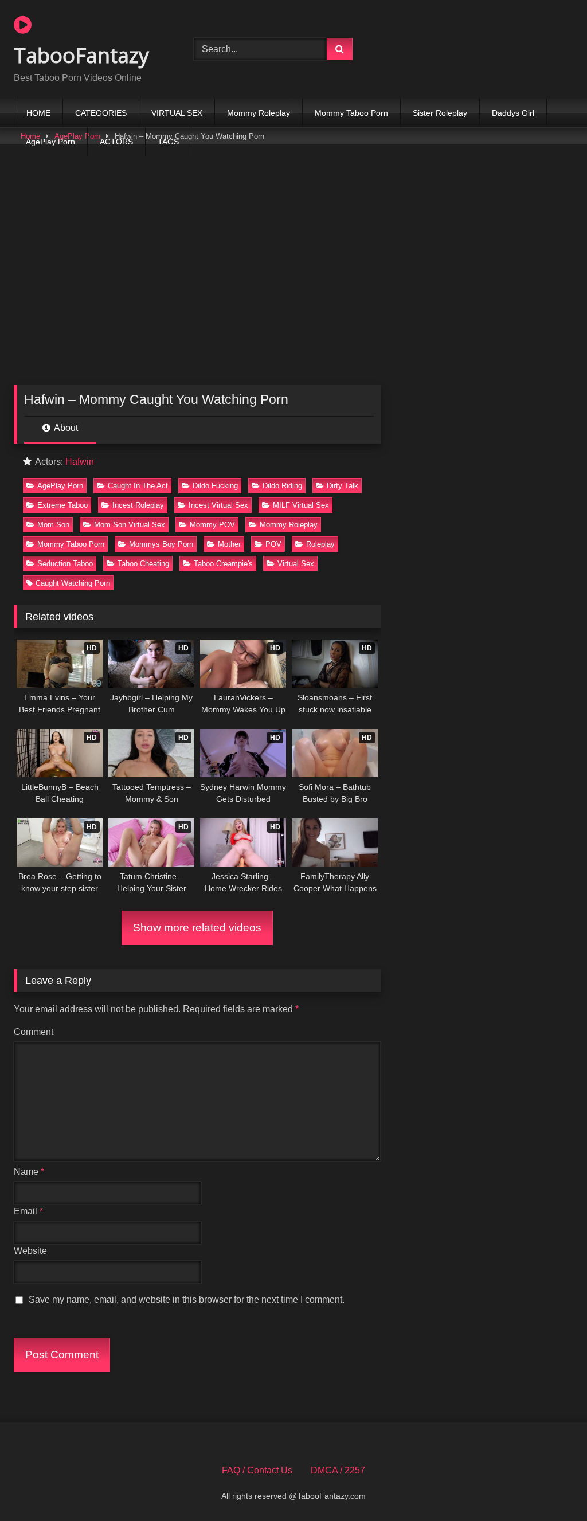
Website (30, 1251)
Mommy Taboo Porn (351, 112)
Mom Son (53, 524)
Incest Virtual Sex (218, 505)
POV (273, 544)
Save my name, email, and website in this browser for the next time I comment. (187, 1299)
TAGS (168, 141)
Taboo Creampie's (223, 563)
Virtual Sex (295, 563)
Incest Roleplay (138, 505)
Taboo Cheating (143, 563)
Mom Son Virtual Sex (129, 524)
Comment (33, 1032)
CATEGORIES (101, 112)
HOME (38, 112)
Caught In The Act (138, 485)
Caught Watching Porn (73, 583)
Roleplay (320, 544)
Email (28, 1211)
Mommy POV (212, 524)
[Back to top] (551, 1487)
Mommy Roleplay (258, 112)
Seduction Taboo (65, 563)
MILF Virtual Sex (301, 505)
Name (29, 1172)
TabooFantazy (81, 55)
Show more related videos (197, 928)
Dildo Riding (282, 485)
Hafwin (79, 462)
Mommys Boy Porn (161, 544)
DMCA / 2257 (338, 1470)
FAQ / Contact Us (257, 1470)
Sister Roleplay (440, 112)
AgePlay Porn (50, 141)
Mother (229, 544)
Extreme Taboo (62, 505)
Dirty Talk (342, 485)
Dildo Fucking (215, 485)
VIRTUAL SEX (176, 112)
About (65, 428)
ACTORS (116, 141)
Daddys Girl (513, 112)
